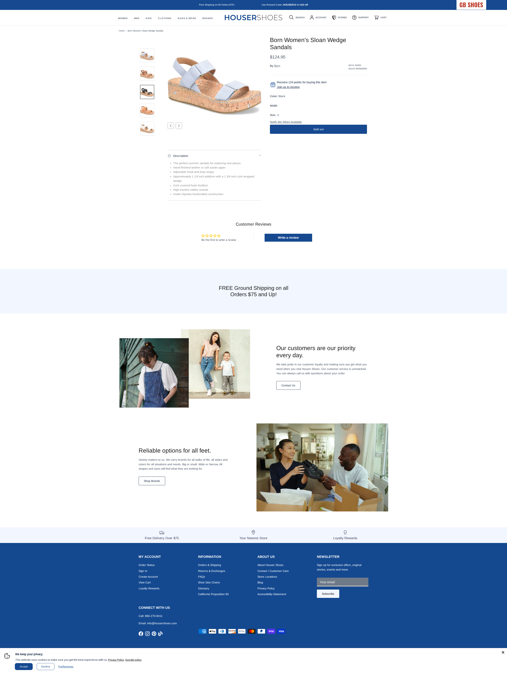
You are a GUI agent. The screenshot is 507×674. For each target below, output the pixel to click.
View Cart (145, 582)
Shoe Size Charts (209, 582)
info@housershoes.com (162, 623)
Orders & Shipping (209, 565)
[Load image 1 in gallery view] (214, 83)
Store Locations (267, 576)
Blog (260, 582)
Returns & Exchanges (211, 571)
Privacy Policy (266, 588)
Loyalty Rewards (149, 588)
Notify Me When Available (286, 122)
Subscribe (328, 593)
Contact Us (288, 385)
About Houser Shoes (270, 565)
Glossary (203, 588)
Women (123, 18)
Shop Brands (152, 481)
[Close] (503, 652)
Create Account (148, 576)
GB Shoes (481, 3)
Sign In (143, 571)
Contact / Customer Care (273, 571)
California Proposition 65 (213, 594)
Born (277, 65)
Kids (149, 18)
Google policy (133, 660)
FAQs (201, 576)
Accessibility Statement (271, 594)
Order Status (147, 565)
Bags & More (187, 18)
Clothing (165, 18)
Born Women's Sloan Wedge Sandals (145, 31)
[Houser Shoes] (253, 17)
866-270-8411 (154, 616)
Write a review (288, 237)
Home (122, 31)
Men (136, 18)
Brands (207, 18)
